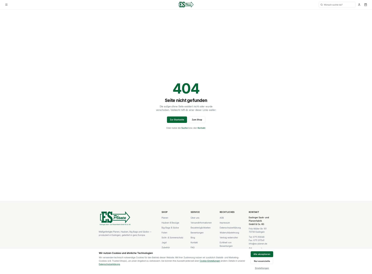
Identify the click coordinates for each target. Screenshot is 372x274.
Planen (165, 217)
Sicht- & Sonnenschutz (172, 237)
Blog (193, 237)
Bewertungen (197, 232)
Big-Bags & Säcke (170, 227)
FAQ (193, 247)
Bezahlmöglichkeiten (201, 227)
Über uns (195, 217)
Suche (184, 128)
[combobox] (337, 4)
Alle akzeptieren (262, 254)
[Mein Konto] (359, 5)
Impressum (225, 222)
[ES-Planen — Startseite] (186, 5)
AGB (222, 217)
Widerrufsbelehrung (229, 232)
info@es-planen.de (258, 243)
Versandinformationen (201, 222)
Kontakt (201, 128)
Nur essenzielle (262, 261)
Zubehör (166, 247)
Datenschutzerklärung (230, 227)
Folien (164, 232)
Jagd (164, 242)
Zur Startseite (177, 119)
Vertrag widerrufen (229, 237)
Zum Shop (197, 119)
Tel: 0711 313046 (256, 237)
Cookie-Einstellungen (210, 261)
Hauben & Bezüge (170, 222)
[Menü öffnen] (6, 5)
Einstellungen (262, 268)
